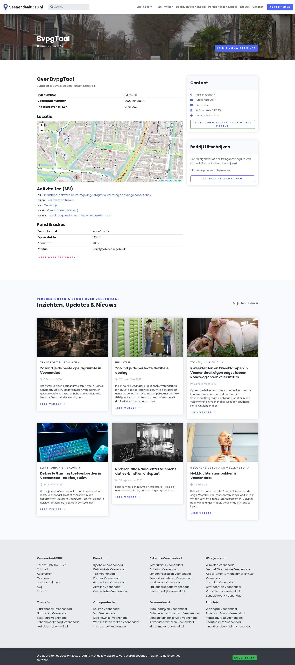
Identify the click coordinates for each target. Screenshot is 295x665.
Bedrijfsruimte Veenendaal (223, 622)
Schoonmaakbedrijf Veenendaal (58, 622)
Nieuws (245, 7)
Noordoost (202, 105)
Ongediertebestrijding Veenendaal (229, 626)
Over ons (43, 578)
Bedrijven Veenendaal (191, 7)
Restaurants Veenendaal (166, 565)
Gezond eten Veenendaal (110, 591)
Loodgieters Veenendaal (166, 582)
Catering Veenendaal (164, 569)
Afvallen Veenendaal (107, 587)
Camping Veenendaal (220, 582)
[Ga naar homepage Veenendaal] (22, 7)
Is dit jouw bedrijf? (236, 48)
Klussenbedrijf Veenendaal (54, 609)
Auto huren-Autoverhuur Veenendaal (175, 613)
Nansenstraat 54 (51, 46)
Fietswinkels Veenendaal (109, 569)
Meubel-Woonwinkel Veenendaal (228, 569)
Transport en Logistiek (60, 362)
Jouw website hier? (207, 115)
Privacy (42, 591)
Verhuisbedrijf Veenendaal (167, 591)
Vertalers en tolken (61, 200)
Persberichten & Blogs (222, 7)
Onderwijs (50, 205)
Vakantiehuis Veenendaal (223, 591)
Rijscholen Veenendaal (108, 565)
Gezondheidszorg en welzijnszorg (219, 467)
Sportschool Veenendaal (110, 626)
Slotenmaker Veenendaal (167, 626)
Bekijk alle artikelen (244, 303)
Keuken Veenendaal (106, 609)
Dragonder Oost (206, 100)
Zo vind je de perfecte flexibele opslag (141, 370)
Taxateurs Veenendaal (52, 618)
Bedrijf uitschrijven (223, 178)
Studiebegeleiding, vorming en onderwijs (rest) (80, 215)
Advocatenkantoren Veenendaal (172, 622)
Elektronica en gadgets (60, 467)
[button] (109, 151)
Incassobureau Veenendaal (224, 618)
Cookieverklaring (48, 582)
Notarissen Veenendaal (52, 613)
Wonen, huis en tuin (206, 362)
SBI (159, 7)
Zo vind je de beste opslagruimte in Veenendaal (70, 370)
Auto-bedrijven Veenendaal (168, 609)
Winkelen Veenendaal (220, 565)
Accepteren (244, 657)
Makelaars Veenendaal (52, 626)
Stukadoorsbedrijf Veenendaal (170, 587)
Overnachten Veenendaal (223, 587)
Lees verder (51, 403)
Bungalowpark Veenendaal (224, 596)
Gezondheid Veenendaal (109, 582)
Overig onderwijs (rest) (62, 210)
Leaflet (160, 180)
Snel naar (143, 7)
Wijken (168, 7)
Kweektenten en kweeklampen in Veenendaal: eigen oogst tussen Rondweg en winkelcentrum (219, 372)
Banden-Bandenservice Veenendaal (174, 618)
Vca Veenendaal (104, 613)
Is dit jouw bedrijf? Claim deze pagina (222, 124)
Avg (39, 587)
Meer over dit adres (56, 257)
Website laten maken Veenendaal (116, 622)
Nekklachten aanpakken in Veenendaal (213, 475)
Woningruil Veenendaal (221, 609)
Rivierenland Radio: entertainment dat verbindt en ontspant (145, 471)
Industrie (123, 362)
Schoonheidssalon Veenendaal (170, 574)
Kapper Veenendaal (106, 578)
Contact (257, 7)
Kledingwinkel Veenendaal (110, 618)
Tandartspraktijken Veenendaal (171, 578)
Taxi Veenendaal (104, 574)
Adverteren (280, 6)
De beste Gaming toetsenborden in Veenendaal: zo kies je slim (70, 475)
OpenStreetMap (174, 180)
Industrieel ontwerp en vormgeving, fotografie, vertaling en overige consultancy (97, 195)
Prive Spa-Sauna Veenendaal (225, 613)
